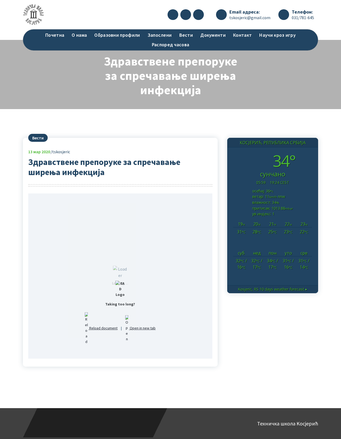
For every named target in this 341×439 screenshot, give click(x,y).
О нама (79, 35)
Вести (186, 35)
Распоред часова (170, 45)
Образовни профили (117, 35)
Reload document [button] (102, 328)
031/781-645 (303, 17)
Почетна (54, 35)
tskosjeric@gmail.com (249, 17)
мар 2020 (39, 151)
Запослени (160, 35)
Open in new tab (142, 328)
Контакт (242, 35)
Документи (213, 35)
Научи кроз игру (277, 35)
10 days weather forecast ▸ (272, 289)
